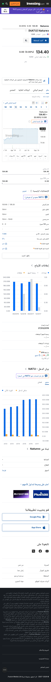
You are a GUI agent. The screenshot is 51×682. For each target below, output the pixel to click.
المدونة (46, 565)
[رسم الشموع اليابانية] (46, 102)
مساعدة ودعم (18, 576)
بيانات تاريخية (36, 96)
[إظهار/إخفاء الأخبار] (33, 102)
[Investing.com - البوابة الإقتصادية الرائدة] (35, 3)
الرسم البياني (38, 90)
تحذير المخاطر (44, 667)
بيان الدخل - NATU (38, 368)
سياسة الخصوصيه (44, 659)
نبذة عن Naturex (39, 448)
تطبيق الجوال (44, 570)
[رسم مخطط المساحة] (42, 102)
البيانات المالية (24, 90)
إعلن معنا (20, 570)
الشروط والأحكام (44, 650)
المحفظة (46, 576)
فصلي (40, 382)
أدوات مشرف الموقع (42, 581)
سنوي (47, 382)
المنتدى (12, 90)
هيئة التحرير (19, 581)
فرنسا (4, 470)
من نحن (20, 565)
